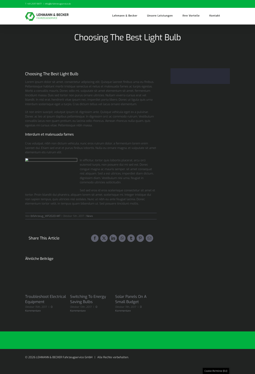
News (89, 216)
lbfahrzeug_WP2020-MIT (46, 216)
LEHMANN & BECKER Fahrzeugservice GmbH (64, 357)
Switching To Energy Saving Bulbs (88, 299)
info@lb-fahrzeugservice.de (58, 3)
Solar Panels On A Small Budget (131, 299)
